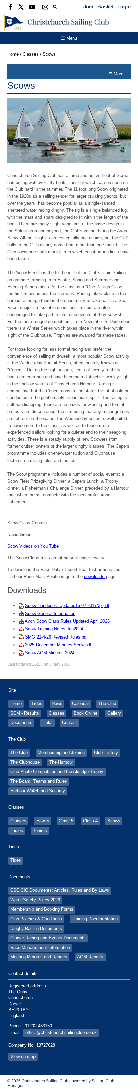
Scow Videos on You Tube (33, 546)
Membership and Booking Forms (41, 909)
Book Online (85, 713)
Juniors (40, 830)
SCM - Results (24, 713)
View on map (23, 1056)
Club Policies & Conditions (36, 919)
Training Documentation (95, 919)
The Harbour (61, 762)
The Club (107, 703)
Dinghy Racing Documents (36, 928)
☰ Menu (69, 38)
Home (13, 54)
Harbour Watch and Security (37, 791)
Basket (105, 6)
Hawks (42, 820)
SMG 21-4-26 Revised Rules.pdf (56, 637)
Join (88, 6)
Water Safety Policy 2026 (35, 900)
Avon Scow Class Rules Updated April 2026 (67, 621)
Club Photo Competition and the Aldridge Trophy (57, 771)
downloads (94, 576)
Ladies (16, 830)
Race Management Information (40, 947)
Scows (113, 820)
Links (47, 722)
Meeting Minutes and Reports (38, 957)
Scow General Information (50, 613)
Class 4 (90, 820)
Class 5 (66, 820)
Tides (36, 703)
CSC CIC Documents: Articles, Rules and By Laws (59, 890)
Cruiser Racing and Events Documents (48, 938)
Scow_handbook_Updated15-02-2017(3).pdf (67, 605)
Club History (106, 752)
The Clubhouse (25, 762)
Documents (21, 722)
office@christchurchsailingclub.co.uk (61, 1032)
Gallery (114, 713)
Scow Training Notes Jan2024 (54, 628)
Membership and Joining (61, 752)
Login (124, 6)
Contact (69, 722)
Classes (31, 54)
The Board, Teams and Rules (38, 781)
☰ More (115, 73)
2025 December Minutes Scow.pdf (58, 644)
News (57, 703)
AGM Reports (90, 957)
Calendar (80, 703)
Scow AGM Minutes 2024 (49, 652)
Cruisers (18, 820)
